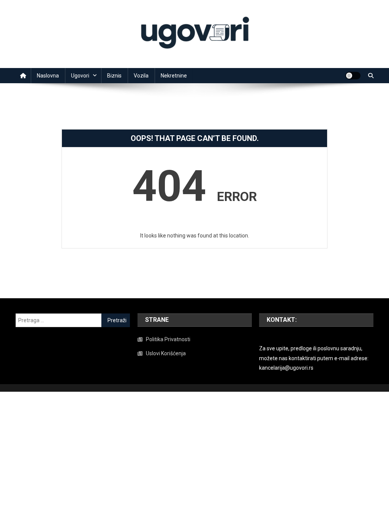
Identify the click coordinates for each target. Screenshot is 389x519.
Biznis (114, 76)
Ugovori (80, 76)
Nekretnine (174, 76)
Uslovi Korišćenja (166, 353)
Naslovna (48, 76)
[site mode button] (353, 75)
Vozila (141, 76)
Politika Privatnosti (168, 339)
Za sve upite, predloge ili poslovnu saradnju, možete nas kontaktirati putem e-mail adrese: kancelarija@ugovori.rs (313, 357)
